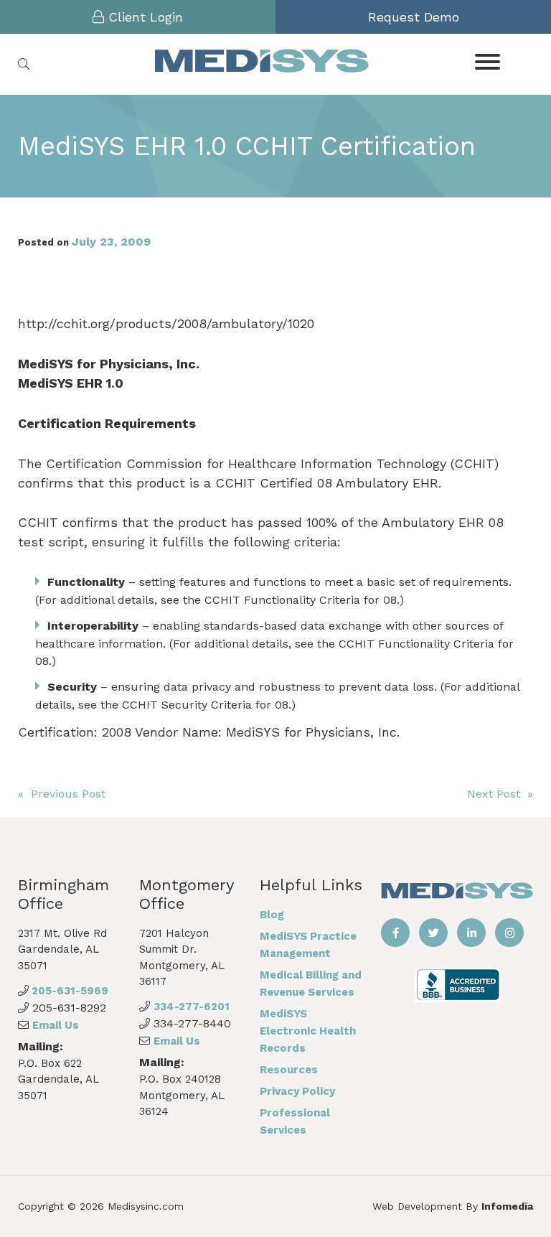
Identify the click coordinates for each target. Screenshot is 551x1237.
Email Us (55, 1025)
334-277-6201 (192, 1006)
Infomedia (507, 1206)
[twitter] (433, 932)
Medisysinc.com (146, 1206)
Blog (272, 914)
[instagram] (509, 932)
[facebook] (395, 932)
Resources (289, 1069)
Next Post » (500, 793)
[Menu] (487, 60)
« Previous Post (61, 793)
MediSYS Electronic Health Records (308, 1031)
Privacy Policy (297, 1091)
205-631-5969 (68, 990)
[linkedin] (471, 932)
